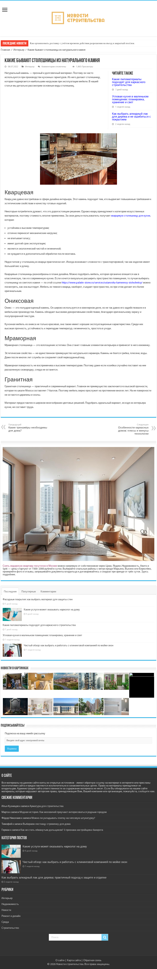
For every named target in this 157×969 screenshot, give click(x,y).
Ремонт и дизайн (11, 916)
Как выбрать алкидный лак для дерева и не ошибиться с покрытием (131, 116)
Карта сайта (74, 960)
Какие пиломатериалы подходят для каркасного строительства (128, 81)
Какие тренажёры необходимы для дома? (27, 427)
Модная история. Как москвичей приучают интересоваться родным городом (63, 812)
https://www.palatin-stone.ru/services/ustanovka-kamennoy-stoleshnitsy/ (102, 282)
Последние (10, 591)
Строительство (10, 927)
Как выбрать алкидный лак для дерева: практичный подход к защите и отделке (54, 877)
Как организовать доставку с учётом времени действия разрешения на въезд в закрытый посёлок (82, 43)
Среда (5, 921)
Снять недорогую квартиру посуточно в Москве (30, 565)
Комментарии (48, 591)
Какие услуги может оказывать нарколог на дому (52, 609)
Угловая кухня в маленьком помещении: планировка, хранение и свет (130, 99)
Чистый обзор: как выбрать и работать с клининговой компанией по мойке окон (68, 645)
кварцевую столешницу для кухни (130, 215)
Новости (6, 910)
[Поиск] (104, 937)
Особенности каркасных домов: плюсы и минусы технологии (133, 429)
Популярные (28, 591)
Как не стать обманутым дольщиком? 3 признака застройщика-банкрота (61, 829)
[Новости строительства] (78, 17)
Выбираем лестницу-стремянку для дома (46, 823)
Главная (5, 49)
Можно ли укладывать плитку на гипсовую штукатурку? (63, 818)
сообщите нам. (146, 791)
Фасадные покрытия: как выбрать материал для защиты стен (38, 599)
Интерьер (18, 49)
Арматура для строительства (46, 806)
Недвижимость (10, 904)
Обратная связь (92, 960)
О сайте (60, 960)
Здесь (144, 571)
